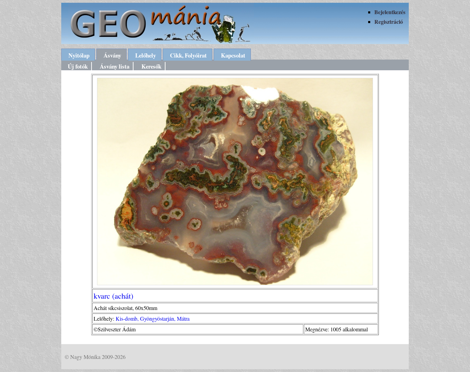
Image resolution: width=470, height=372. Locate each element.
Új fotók (78, 66)
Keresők (151, 66)
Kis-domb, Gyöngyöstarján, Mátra (153, 318)
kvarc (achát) (113, 295)
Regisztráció (388, 21)
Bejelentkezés (389, 12)
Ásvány (112, 55)
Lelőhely (145, 55)
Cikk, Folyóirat (188, 55)
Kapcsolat (233, 55)
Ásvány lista (114, 66)
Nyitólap (78, 55)
